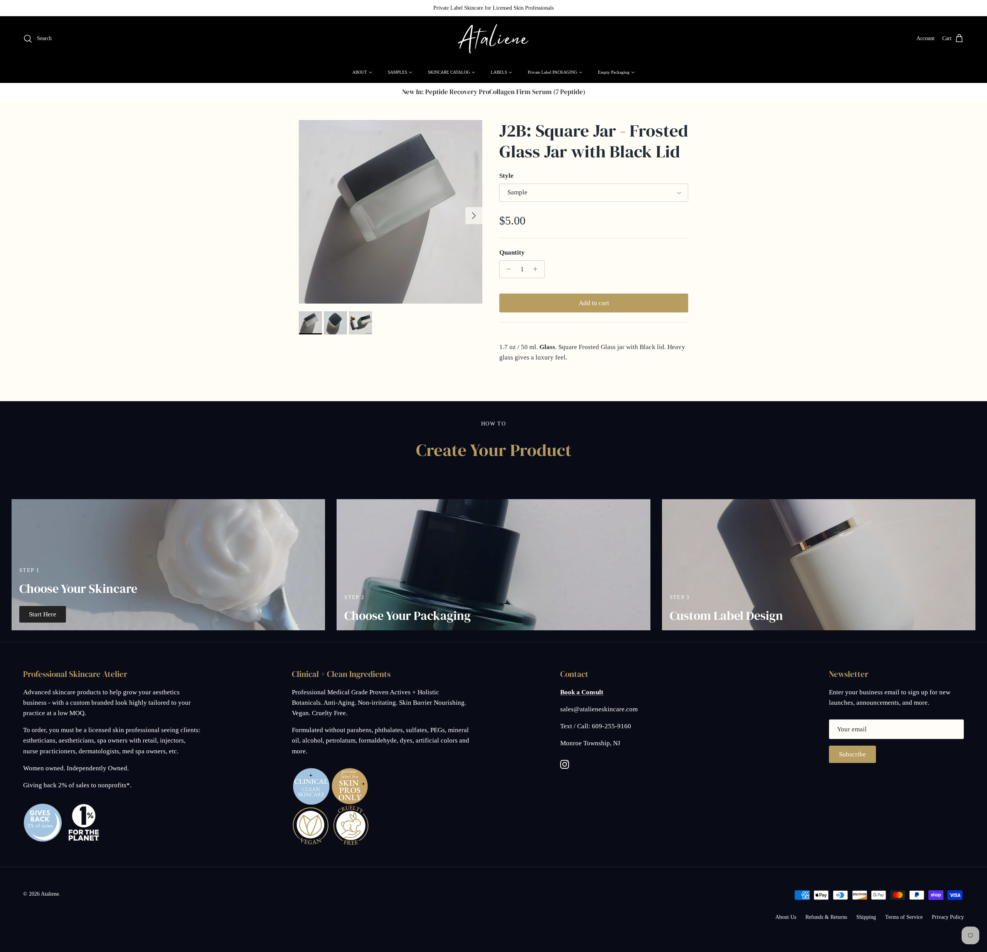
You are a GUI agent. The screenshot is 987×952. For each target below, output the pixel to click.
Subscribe (852, 754)
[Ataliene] (493, 39)
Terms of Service (904, 917)
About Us (785, 917)
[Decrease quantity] (507, 269)
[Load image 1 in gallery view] (390, 212)
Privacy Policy (948, 917)
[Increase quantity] (537, 269)
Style (506, 175)
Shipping (866, 917)
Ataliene (50, 894)
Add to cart (594, 303)
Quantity (512, 252)
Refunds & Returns (826, 917)
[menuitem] (362, 72)
